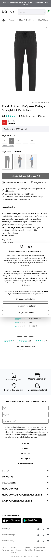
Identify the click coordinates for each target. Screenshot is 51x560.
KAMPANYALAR (25, 463)
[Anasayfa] (8, 11)
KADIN (25, 443)
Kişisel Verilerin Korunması (40, 548)
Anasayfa (12, 20)
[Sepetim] (48, 12)
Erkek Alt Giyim (43, 20)
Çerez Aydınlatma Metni (16, 549)
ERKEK (25, 448)
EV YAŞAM (25, 458)
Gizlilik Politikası (5, 548)
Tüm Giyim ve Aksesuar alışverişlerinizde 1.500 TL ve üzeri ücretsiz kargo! (26, 3)
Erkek (21, 20)
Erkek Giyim (30, 20)
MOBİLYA (25, 453)
